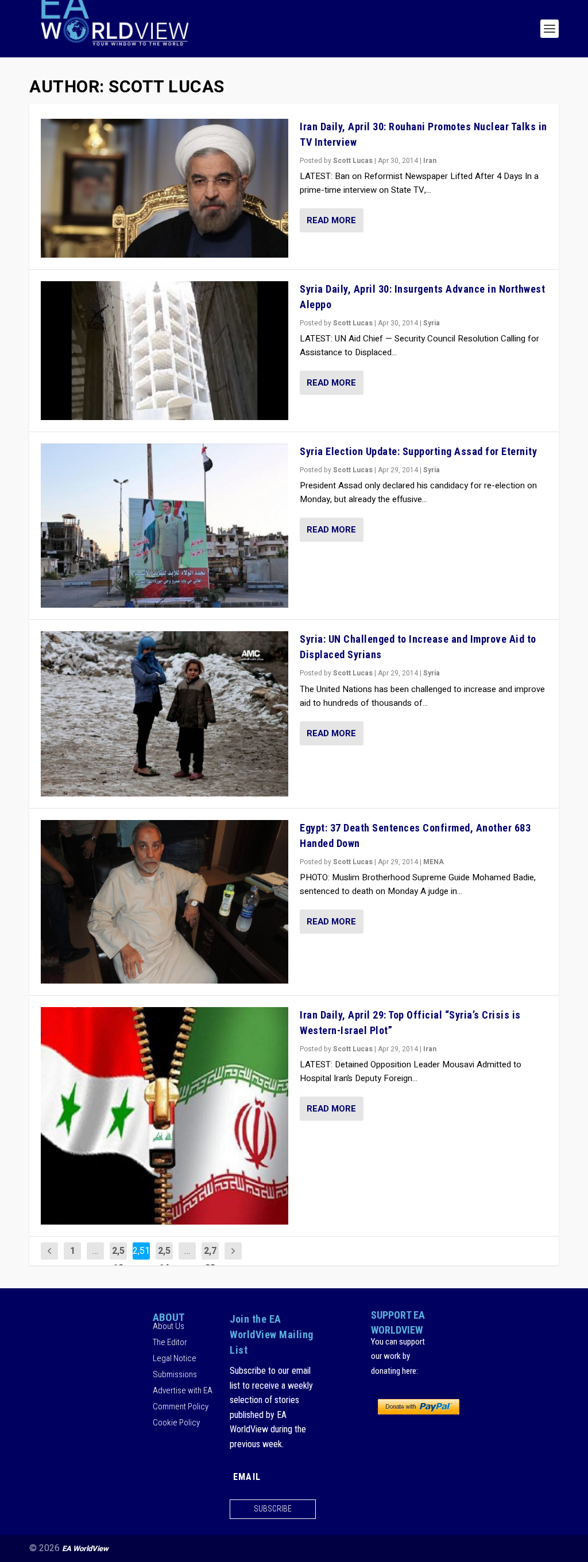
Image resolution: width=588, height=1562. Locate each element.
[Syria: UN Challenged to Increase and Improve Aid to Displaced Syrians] (164, 713)
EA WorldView (85, 1548)
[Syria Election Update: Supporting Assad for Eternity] (164, 526)
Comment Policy (180, 1406)
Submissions (175, 1374)
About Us (168, 1326)
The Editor (170, 1342)
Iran (429, 161)
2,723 (210, 1259)
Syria (431, 323)
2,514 (164, 1259)
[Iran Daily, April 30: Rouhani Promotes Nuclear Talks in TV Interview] (164, 188)
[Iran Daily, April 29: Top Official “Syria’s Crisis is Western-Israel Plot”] (164, 1116)
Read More (331, 220)
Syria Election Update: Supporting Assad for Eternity (418, 451)
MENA (433, 862)
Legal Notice (174, 1358)
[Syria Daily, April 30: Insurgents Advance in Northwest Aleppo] (164, 350)
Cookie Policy (176, 1422)
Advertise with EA (182, 1390)
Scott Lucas (353, 161)
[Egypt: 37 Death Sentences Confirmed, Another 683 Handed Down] (164, 902)
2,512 (118, 1259)
